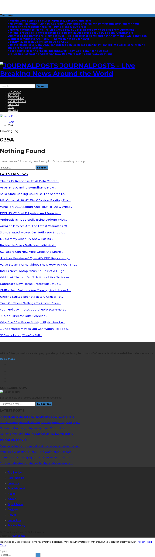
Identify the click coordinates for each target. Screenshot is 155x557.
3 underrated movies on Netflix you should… (33, 232)
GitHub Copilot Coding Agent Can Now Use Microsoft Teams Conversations (60, 53)
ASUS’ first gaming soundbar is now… (28, 187)
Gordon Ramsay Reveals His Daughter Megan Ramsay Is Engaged (40, 422)
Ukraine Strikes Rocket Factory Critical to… (31, 296)
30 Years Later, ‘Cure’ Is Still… (21, 335)
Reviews (13, 509)
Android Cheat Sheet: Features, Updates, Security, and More (49, 20)
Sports (13, 110)
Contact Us (14, 520)
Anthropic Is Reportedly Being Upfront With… (33, 219)
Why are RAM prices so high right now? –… (32, 322)
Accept (141, 541)
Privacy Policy (16, 525)
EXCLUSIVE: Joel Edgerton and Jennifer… (30, 213)
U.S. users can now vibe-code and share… (31, 251)
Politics (13, 95)
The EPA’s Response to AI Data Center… (29, 181)
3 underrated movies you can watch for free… (34, 329)
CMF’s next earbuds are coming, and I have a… (35, 290)
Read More (7, 358)
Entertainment (16, 488)
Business (13, 483)
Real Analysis (16, 477)
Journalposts (18, 536)
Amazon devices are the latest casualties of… (34, 226)
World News (17, 101)
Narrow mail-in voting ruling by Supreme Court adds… (32, 428)
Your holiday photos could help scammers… (33, 309)
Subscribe (44, 403)
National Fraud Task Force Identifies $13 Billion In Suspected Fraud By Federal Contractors (70, 32)
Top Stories (15, 472)
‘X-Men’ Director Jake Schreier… (23, 316)
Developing (16, 98)
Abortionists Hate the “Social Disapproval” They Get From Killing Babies (58, 50)
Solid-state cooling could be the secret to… (33, 194)
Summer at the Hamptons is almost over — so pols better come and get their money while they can (77, 35)
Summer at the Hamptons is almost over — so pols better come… (40, 446)
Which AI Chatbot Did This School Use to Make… (35, 277)
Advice (12, 499)
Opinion (13, 104)
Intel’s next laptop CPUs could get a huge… (33, 271)
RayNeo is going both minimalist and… (28, 245)
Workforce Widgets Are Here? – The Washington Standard (48, 38)
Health (12, 493)
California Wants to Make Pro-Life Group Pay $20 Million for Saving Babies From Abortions (71, 29)
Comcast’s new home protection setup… (30, 284)
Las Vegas (14, 92)
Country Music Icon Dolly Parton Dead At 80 (38, 41)
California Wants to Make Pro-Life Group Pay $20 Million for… (36, 433)
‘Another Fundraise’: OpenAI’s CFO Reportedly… (35, 258)
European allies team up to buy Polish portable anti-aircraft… (36, 463)
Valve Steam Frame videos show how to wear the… (39, 264)
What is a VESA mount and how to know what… (36, 207)
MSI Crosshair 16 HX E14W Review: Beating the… (35, 200)
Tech (11, 107)
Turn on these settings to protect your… (30, 303)
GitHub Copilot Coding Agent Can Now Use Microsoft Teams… (37, 457)
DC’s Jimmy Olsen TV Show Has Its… (26, 239)
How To (12, 514)
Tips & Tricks (15, 504)
